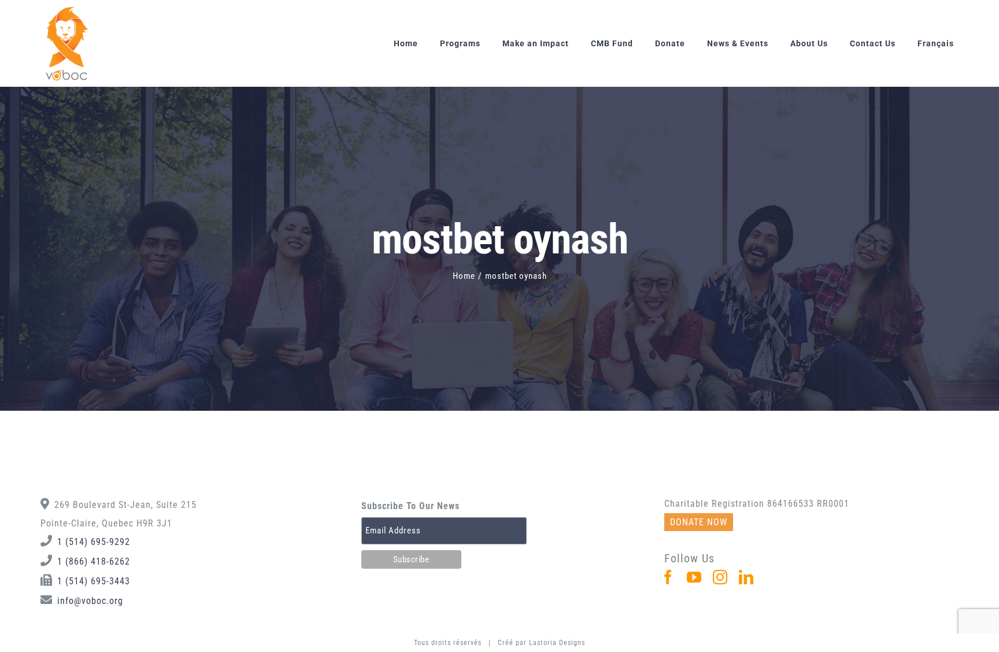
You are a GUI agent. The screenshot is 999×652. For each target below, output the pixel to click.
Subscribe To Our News (410, 505)
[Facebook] (668, 577)
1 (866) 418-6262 (93, 561)
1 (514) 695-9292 (93, 541)
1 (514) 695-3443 (93, 581)
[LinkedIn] (746, 577)
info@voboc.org (90, 600)
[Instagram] (720, 577)
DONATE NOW (698, 522)
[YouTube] (694, 577)
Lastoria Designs (557, 643)
